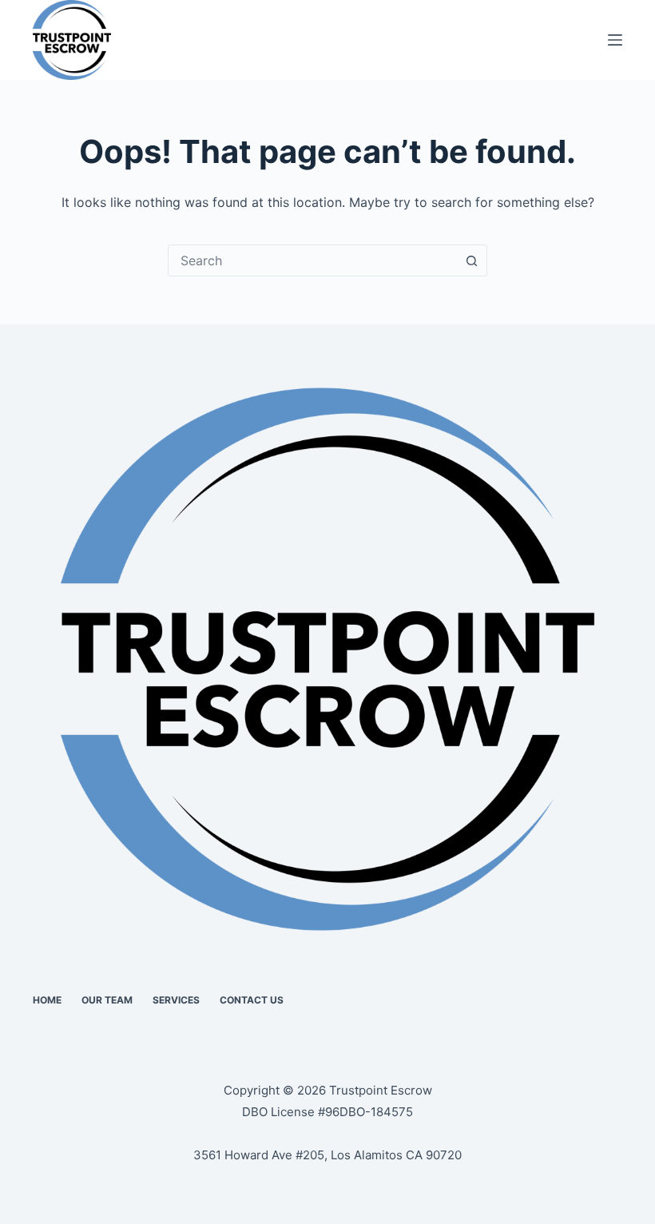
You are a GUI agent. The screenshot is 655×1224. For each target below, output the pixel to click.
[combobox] (312, 260)
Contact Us (252, 1000)
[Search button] (471, 260)
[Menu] (615, 40)
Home (47, 1000)
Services (176, 1000)
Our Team (107, 1000)
